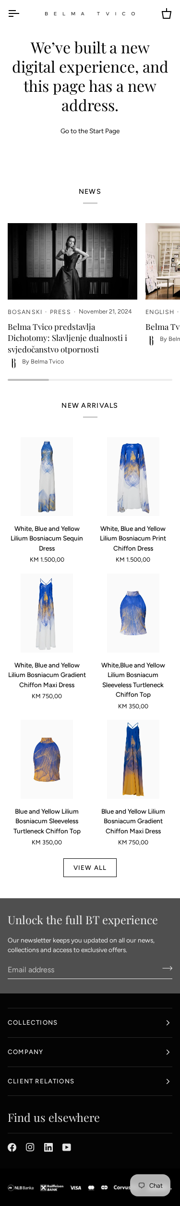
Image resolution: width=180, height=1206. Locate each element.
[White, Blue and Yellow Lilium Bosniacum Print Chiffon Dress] (133, 476)
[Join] (164, 968)
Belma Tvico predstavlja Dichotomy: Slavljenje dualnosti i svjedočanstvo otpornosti (67, 337)
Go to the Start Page (90, 131)
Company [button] (25, 1051)
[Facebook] (12, 1147)
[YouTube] (66, 1147)
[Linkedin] (48, 1147)
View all (90, 867)
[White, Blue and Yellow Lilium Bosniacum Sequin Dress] (47, 476)
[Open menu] (22, 13)
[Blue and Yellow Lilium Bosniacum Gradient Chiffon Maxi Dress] (133, 759)
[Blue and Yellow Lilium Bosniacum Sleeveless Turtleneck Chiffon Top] (47, 759)
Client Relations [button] (41, 1081)
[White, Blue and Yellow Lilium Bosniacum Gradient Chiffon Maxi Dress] (47, 613)
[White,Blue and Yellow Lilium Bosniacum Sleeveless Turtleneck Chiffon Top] (133, 613)
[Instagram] (30, 1147)
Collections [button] (33, 1022)
